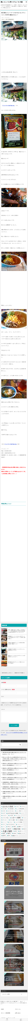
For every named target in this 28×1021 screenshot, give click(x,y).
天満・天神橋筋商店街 (10, 19)
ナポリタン (11, 822)
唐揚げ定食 (17, 829)
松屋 (4, 833)
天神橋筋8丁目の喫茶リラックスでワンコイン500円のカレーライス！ (16, 650)
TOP (9, 1001)
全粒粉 (14, 826)
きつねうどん (23, 806)
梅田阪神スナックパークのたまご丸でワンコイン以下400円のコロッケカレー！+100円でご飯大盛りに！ (16, 637)
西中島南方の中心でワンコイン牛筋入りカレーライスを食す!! (16, 663)
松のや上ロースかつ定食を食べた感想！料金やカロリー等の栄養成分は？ (14, 979)
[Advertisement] (14, 56)
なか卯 (4, 813)
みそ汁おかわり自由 (12, 813)
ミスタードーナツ (20, 824)
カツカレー (5, 815)
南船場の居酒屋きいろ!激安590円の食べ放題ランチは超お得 (14, 965)
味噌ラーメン (21, 826)
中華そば (8, 826)
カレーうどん (17, 815)
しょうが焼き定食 (20, 808)
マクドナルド (11, 824)
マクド (4, 824)
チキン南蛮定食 (20, 819)
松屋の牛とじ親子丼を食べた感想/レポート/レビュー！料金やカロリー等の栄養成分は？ (14, 893)
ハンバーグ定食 (18, 822)
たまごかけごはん (10, 810)
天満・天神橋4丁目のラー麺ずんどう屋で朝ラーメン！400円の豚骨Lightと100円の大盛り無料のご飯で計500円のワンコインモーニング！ (17, 631)
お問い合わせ (17, 1013)
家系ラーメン (21, 831)
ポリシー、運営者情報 (5, 1013)
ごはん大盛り (5, 808)
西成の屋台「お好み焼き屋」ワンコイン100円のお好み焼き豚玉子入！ (14, 864)
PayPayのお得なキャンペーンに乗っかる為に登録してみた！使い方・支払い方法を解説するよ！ (14, 850)
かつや (17, 806)
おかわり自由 (8, 806)
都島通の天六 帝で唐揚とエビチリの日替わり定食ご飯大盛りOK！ (21, 672)
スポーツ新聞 (15, 818)
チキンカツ (25, 817)
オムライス (22, 813)
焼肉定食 (14, 833)
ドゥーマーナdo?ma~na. (8, 105)
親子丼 (4, 835)
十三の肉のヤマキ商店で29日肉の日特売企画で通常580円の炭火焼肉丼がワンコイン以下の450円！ (14, 936)
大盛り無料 (7, 831)
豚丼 (9, 835)
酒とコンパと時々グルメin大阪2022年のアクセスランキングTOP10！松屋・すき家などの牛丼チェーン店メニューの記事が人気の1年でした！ (14, 759)
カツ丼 (11, 815)
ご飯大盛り (12, 808)
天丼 (16, 831)
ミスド (4, 826)
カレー (3, 19)
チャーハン (4, 822)
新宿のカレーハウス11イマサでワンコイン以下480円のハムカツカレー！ (16, 656)
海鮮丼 (9, 833)
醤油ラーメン (15, 835)
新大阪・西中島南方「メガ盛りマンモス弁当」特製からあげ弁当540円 (14, 907)
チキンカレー (5, 819)
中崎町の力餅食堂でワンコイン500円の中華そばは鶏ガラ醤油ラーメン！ (16, 643)
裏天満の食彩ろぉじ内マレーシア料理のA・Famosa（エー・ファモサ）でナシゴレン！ (8, 672)
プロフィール (17, 1009)
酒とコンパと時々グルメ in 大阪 (12, 2)
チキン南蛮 (12, 819)
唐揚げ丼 (9, 828)
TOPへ (21, 1020)
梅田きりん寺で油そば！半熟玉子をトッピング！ (14, 922)
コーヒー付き (5, 817)
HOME (2, 1009)
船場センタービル (22, 833)
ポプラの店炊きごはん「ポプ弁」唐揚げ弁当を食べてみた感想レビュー (14, 950)
